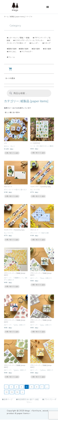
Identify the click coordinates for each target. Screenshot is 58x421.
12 (6, 392)
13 (12, 392)
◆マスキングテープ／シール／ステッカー (28, 40)
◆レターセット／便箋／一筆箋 (18, 38)
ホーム (6, 17)
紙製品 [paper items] (17, 17)
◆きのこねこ (11, 51)
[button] (48, 7)
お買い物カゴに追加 (11, 153)
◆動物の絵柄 (11, 49)
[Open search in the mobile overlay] (29, 93)
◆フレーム (11, 57)
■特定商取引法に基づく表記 (27, 399)
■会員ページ (7, 399)
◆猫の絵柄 (36, 49)
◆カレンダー (34, 43)
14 (17, 392)
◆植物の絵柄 (24, 49)
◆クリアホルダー (26, 51)
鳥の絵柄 (48, 49)
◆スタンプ (46, 43)
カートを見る (10, 78)
